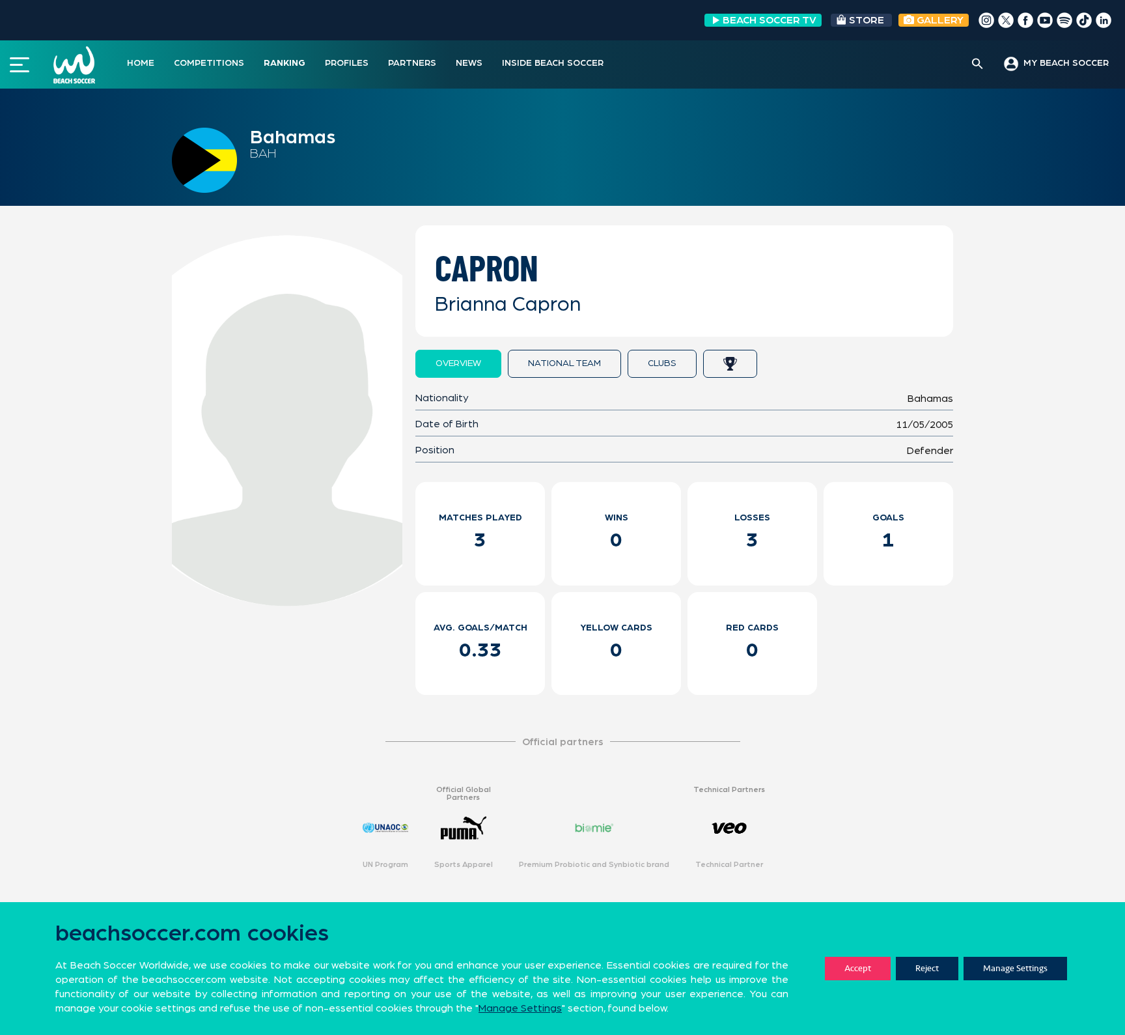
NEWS (469, 63)
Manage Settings (1015, 968)
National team (564, 363)
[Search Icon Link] (977, 64)
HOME (140, 63)
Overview (458, 363)
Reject (927, 968)
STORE (866, 20)
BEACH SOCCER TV (769, 20)
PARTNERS (412, 63)
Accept (857, 968)
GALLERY (939, 20)
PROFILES (346, 63)
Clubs (662, 363)
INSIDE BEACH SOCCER (553, 63)
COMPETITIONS (209, 63)
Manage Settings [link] (520, 1008)
